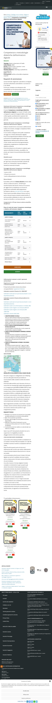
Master (27, 3)
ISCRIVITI (15, 94)
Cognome (37, 90)
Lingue (43, 3)
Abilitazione (37, 3)
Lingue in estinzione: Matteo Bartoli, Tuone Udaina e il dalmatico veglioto (13, 587)
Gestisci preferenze (26, 698)
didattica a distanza (8, 100)
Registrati (48, 1)
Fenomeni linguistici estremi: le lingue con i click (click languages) (13, 569)
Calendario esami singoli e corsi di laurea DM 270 (16, 307)
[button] (50, 681)
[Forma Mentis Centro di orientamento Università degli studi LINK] (39, 569)
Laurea (32, 3)
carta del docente (19, 191)
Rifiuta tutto (26, 694)
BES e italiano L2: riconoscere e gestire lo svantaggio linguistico (11, 576)
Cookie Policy (20, 701)
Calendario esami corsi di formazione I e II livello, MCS (17, 305)
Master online (7, 17)
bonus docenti (27, 99)
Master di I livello (25, 100)
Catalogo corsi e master (17, 14)
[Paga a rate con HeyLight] (13, 524)
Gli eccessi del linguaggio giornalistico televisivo (12, 579)
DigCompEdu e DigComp (16, 100)
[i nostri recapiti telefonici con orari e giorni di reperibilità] (42, 17)
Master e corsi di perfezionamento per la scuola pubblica (16, 15)
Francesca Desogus (45, 28)
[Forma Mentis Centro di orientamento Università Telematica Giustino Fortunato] (46, 569)
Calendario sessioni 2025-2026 (11, 313)
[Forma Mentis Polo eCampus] (32, 569)
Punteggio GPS (7, 101)
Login (43, 1)
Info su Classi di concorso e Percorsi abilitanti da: (42, 113)
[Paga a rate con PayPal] (10, 524)
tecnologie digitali (14, 101)
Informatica (18, 4)
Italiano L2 (22, 3)
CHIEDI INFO (7, 94)
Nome (37, 85)
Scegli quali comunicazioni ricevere (42, 100)
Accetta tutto (26, 690)
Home (17, 3)
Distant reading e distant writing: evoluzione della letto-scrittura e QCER (13, 572)
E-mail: (37, 95)
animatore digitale (20, 99)
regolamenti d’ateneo (19, 289)
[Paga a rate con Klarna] (7, 524)
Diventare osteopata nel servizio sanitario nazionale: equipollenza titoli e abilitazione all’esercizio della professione (11, 583)
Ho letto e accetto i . (42, 131)
